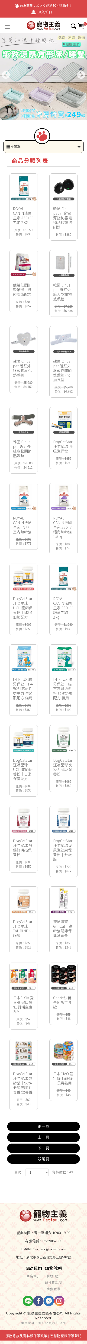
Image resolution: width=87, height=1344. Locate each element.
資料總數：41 (62, 1172)
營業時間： (25, 1233)
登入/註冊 (45, 12)
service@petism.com (50, 1249)
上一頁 (44, 1137)
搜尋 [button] (73, 26)
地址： (21, 1257)
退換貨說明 (53, 1282)
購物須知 (54, 1276)
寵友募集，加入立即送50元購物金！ (46, 5)
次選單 (15, 146)
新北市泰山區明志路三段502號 (48, 1257)
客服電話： (33, 1241)
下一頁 (44, 1148)
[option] (43, 76)
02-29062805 (52, 1241)
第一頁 (44, 1126)
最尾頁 (44, 1159)
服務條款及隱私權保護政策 (26, 1336)
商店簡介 (33, 1276)
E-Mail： (28, 1249)
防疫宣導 (54, 1289)
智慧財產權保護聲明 (65, 1336)
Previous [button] (5, 75)
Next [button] (81, 75)
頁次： (19, 1172)
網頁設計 (28, 1323)
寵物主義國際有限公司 (43, 25)
